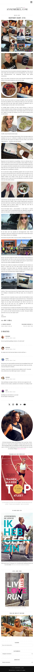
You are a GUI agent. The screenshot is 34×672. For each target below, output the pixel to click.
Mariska (8, 347)
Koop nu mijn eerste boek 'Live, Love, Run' (17, 607)
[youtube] (25, 405)
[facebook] (17, 405)
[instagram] (13, 405)
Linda (7, 358)
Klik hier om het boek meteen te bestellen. (20, 564)
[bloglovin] (21, 405)
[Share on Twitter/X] (7, 320)
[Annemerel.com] (17, 6)
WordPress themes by (17, 670)
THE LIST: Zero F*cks (27, 325)
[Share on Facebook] (5, 320)
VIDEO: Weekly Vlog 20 (6, 325)
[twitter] (9, 405)
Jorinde (8, 377)
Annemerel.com (19, 667)
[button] (32, 2)
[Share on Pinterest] (9, 320)
